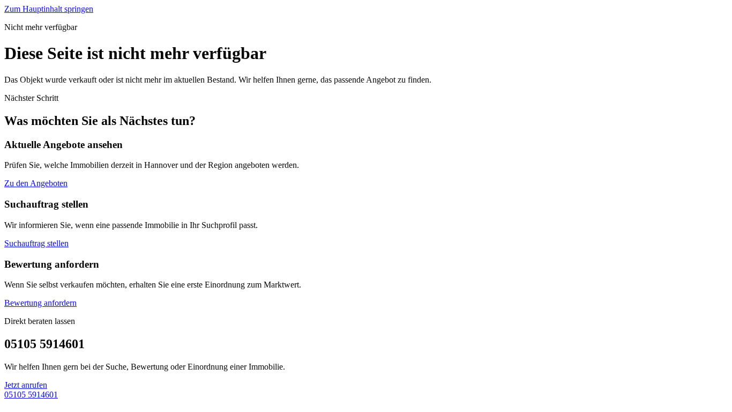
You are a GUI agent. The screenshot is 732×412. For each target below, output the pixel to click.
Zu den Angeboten (36, 183)
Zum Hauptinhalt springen (48, 8)
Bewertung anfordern (40, 302)
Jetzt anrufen (25, 384)
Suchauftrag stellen (36, 243)
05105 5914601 (31, 394)
